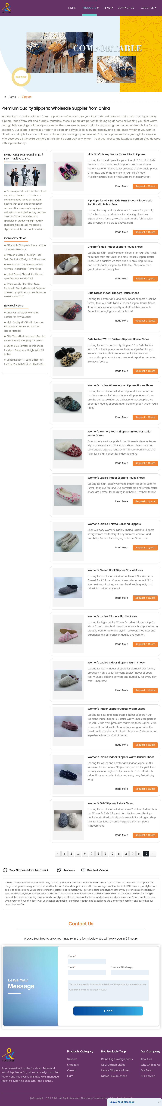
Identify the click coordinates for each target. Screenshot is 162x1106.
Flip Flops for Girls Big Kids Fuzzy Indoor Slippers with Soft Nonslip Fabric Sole (120, 202)
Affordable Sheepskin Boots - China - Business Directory (25, 247)
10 (112, 854)
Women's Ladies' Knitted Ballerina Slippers (114, 524)
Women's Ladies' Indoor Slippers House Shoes (116, 478)
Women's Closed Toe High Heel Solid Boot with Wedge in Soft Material (24, 257)
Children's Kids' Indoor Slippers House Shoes (115, 247)
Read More (121, 186)
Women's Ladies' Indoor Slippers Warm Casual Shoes (121, 757)
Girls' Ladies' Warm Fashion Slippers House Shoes (118, 339)
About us (147, 8)
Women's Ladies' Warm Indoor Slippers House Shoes (120, 385)
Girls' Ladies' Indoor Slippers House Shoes (113, 293)
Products (89, 8)
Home (72, 8)
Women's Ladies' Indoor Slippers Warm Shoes (116, 663)
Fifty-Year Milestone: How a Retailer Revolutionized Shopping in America (24, 338)
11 (119, 854)
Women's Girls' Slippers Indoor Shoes (110, 803)
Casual (71, 1070)
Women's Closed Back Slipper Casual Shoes (115, 570)
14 (139, 854)
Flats (70, 1076)
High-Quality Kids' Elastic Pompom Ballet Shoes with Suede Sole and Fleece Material (24, 327)
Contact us (126, 8)
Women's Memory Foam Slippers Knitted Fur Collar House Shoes (119, 433)
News (106, 8)
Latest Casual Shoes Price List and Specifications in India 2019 (23, 276)
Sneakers (73, 1065)
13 (132, 854)
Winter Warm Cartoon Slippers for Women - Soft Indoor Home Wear (23, 267)
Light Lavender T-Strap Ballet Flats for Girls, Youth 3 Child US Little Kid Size (24, 362)
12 (126, 854)
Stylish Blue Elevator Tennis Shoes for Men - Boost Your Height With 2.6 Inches (24, 350)
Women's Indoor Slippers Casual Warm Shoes (116, 709)
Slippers (72, 1059)
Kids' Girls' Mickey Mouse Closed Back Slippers (116, 154)
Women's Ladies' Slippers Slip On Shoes (112, 616)
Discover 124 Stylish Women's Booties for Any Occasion (21, 315)
